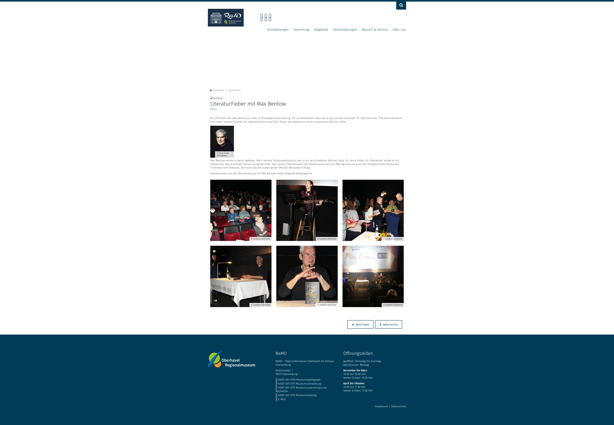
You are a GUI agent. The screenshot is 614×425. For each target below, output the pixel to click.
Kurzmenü (234, 90)
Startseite (218, 90)
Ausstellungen (278, 29)
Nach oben (362, 324)
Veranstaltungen (345, 29)
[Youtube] (270, 18)
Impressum (381, 406)
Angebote (321, 29)
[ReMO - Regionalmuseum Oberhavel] (226, 25)
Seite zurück (390, 324)
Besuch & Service (375, 29)
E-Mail (281, 399)
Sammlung (301, 29)
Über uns (399, 29)
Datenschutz (398, 406)
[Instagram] (266, 18)
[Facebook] (261, 18)
